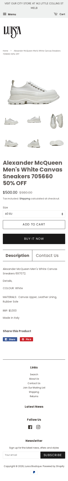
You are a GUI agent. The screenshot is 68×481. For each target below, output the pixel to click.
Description (17, 255)
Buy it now (34, 239)
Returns (34, 396)
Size (5, 207)
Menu (11, 14)
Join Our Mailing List (34, 387)
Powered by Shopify (53, 466)
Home (5, 51)
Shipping (24, 198)
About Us (34, 378)
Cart (62, 14)
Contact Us (47, 255)
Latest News (34, 407)
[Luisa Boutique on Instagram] (38, 428)
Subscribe (53, 455)
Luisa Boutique (33, 466)
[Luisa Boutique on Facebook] (30, 428)
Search (34, 374)
